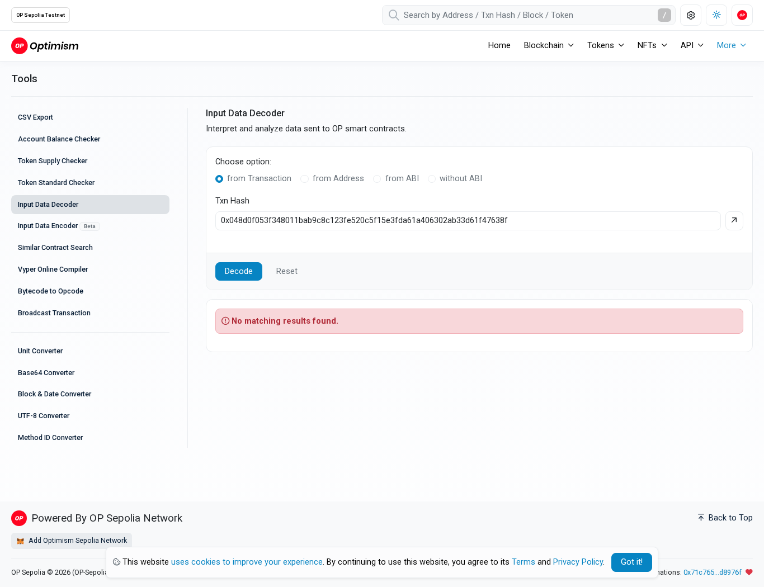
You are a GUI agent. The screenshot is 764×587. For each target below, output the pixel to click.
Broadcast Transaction (54, 313)
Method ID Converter (50, 437)
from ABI (402, 178)
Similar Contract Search (55, 247)
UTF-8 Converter (43, 415)
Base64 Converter (46, 372)
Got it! (632, 562)
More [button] (726, 45)
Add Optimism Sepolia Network (77, 540)
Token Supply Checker (52, 161)
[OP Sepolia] (44, 45)
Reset (287, 271)
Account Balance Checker (59, 139)
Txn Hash (232, 201)
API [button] (687, 45)
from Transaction (259, 178)
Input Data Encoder (57, 225)
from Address (338, 178)
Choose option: (243, 162)
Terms (523, 562)
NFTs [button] (647, 45)
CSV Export (35, 117)
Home (499, 45)
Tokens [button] (600, 45)
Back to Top (729, 518)
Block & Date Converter (54, 394)
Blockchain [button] (544, 45)
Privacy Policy (578, 562)
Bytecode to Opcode (50, 291)
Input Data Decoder (48, 204)
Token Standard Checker (56, 182)
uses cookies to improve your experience (247, 562)
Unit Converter (40, 351)
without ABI (461, 178)
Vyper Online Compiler (53, 269)
